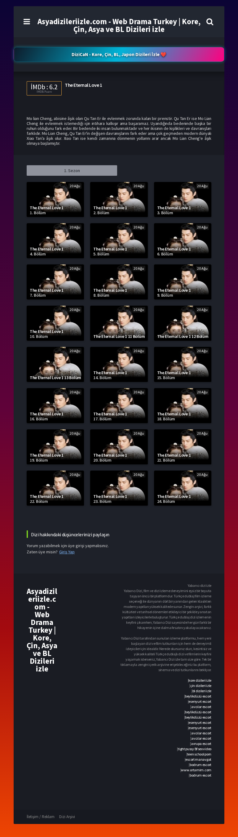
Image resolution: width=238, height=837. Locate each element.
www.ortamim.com (196, 770)
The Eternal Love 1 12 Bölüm (183, 336)
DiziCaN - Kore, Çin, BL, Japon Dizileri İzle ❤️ (119, 54)
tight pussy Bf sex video (194, 748)
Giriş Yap (67, 552)
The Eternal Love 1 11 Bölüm (119, 336)
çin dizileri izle (200, 685)
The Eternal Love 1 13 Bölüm (55, 377)
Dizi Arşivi (67, 816)
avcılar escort (201, 706)
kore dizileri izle (199, 680)
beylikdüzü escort (198, 696)
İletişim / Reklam (41, 816)
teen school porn (199, 754)
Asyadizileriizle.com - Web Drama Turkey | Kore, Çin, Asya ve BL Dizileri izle (119, 25)
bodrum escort (200, 764)
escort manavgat (198, 759)
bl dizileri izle (201, 691)
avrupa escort (201, 743)
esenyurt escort (199, 701)
